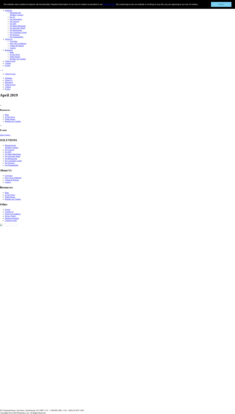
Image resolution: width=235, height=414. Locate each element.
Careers (13, 48)
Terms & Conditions (13, 214)
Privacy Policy (10, 216)
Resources (9, 50)
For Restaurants (16, 30)
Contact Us (9, 212)
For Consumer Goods (18, 32)
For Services (14, 35)
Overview (14, 41)
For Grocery (14, 21)
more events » (5, 135)
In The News (15, 54)
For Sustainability (16, 37)
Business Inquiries (12, 218)
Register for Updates (18, 59)
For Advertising (16, 19)
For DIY (13, 24)
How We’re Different (18, 43)
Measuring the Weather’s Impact (16, 14)
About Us (8, 39)
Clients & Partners (17, 46)
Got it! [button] (221, 4)
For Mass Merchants (18, 26)
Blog (12, 52)
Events (7, 66)
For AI (12, 17)
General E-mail (11, 220)
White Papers (15, 57)
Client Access (10, 61)
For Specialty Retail (17, 28)
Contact (8, 63)
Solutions (8, 10)
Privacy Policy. (109, 4)
